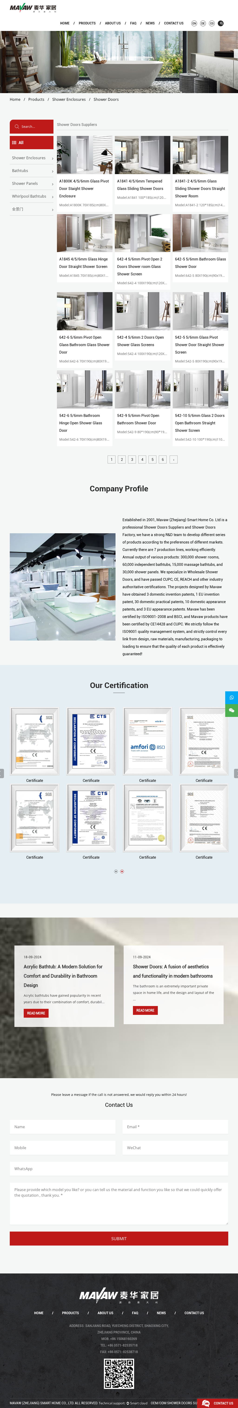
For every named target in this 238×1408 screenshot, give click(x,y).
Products (87, 23)
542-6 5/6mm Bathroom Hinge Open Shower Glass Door (80, 423)
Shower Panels (25, 183)
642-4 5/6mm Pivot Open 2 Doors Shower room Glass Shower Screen (139, 266)
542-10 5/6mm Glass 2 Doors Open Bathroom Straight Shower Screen (200, 423)
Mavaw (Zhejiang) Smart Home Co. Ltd (188, 520)
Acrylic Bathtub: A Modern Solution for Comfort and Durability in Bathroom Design (63, 976)
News (150, 23)
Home (64, 23)
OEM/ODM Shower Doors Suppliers (180, 1403)
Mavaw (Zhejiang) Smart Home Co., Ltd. (42, 1403)
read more (36, 1013)
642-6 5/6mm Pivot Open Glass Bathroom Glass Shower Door (84, 345)
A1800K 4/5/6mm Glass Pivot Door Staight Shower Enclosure (84, 188)
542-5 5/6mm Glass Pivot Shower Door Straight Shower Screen (199, 345)
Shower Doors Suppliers (164, 527)
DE (203, 23)
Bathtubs (20, 170)
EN (194, 23)
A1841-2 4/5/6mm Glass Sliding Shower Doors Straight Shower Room (200, 188)
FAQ (133, 23)
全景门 (17, 209)
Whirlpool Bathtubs (29, 196)
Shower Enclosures (92, 30)
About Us (113, 23)
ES (212, 23)
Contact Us (174, 23)
